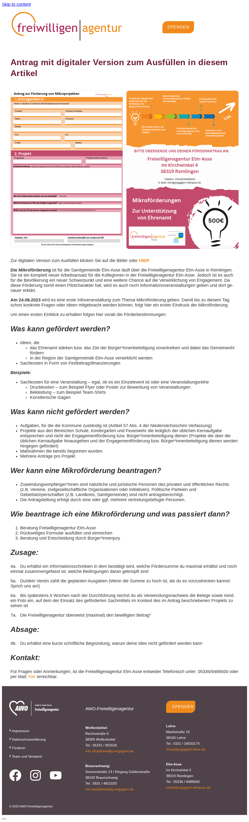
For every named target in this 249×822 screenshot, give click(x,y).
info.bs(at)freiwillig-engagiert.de (109, 789)
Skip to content (16, 4)
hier (31, 676)
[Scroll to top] (4, 819)
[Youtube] (56, 775)
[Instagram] (35, 775)
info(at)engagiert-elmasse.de (188, 787)
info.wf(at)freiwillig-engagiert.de (109, 751)
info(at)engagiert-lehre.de (185, 749)
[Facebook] (15, 775)
